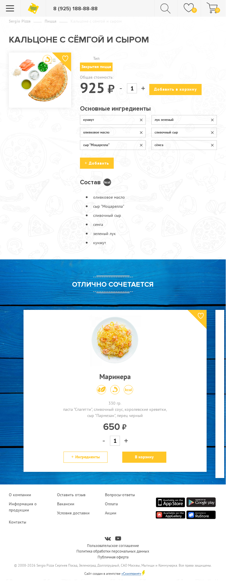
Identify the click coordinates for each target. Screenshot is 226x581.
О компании (20, 494)
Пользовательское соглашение (113, 545)
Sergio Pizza (20, 21)
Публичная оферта (113, 557)
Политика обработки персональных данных (112, 551)
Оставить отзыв (71, 494)
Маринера (115, 376)
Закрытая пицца (96, 66)
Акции (110, 513)
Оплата (111, 503)
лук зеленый (164, 119)
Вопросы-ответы (120, 494)
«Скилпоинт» (131, 573)
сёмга (159, 145)
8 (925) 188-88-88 (75, 8)
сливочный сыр (166, 132)
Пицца (50, 21)
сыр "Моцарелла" (96, 145)
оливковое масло (96, 132)
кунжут (88, 119)
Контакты (17, 522)
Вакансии (65, 503)
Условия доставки (73, 513)
